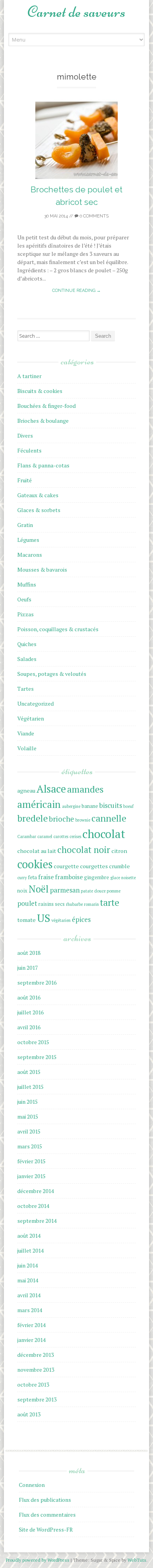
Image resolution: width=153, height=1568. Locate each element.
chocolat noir (83, 849)
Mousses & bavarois (42, 569)
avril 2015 (28, 1131)
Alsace (51, 789)
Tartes (25, 688)
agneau (26, 790)
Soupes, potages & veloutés (51, 673)
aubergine (71, 806)
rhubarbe (74, 904)
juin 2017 (27, 967)
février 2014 (31, 1325)
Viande (25, 733)
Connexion (32, 1484)
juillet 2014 (30, 1250)
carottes (60, 836)
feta (32, 877)
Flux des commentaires (47, 1514)
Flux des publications (45, 1499)
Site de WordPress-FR (46, 1529)
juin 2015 (27, 1101)
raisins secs (51, 904)
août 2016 (28, 997)
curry (22, 877)
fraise (46, 877)
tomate (26, 919)
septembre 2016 (36, 982)
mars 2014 (29, 1310)
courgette (66, 866)
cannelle (108, 818)
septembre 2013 (36, 1399)
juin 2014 (27, 1265)
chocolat (103, 833)
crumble (119, 866)
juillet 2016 (30, 1012)
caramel (44, 836)
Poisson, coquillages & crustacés (57, 629)
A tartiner (29, 376)
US (43, 918)
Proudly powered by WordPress (38, 1560)
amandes (85, 789)
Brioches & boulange (43, 420)
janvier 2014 (31, 1339)
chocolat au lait (36, 851)
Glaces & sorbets (38, 510)
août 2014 (28, 1235)
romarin (91, 904)
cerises (75, 836)
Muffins (26, 584)
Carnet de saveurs (76, 11)
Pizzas (25, 614)
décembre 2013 (35, 1354)
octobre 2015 (33, 1042)
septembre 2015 (36, 1057)
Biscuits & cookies (39, 391)
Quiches (26, 644)
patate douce (93, 891)
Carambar (26, 836)
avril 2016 (28, 1027)
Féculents (29, 450)
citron (119, 851)
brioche (61, 819)
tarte (109, 902)
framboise (69, 877)
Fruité (24, 480)
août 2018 (28, 952)
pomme (113, 891)
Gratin (25, 525)
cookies (35, 864)
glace (115, 877)
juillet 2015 (30, 1086)
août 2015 (28, 1072)
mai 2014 (27, 1280)
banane (90, 806)
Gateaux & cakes (37, 495)
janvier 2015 (31, 1176)
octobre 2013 (33, 1384)
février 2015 (31, 1161)
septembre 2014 (36, 1220)
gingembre (96, 877)
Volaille (26, 748)
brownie (82, 820)
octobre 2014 (33, 1205)
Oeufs (24, 599)
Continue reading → (76, 290)
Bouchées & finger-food (46, 405)
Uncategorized (35, 703)
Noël (39, 889)
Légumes (28, 539)
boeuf (128, 806)
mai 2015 (27, 1116)
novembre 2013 (35, 1369)
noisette (128, 877)
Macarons (29, 554)
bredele (32, 818)
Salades (26, 659)
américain (39, 804)
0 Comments (93, 216)
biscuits (110, 805)
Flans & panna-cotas (43, 465)
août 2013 (28, 1414)
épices (81, 919)
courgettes (94, 866)
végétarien (61, 920)
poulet (27, 903)
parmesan (65, 889)
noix (22, 890)
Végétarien (30, 718)
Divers (25, 435)
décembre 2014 (35, 1191)
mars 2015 (29, 1146)
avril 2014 (28, 1295)
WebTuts (137, 1560)
